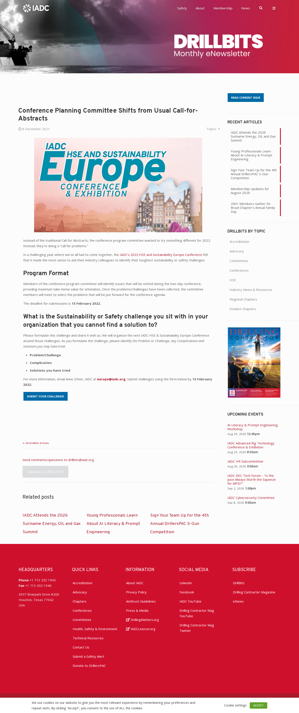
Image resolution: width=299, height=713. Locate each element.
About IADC (134, 583)
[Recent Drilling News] (254, 396)
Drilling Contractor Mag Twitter (196, 628)
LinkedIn (185, 583)
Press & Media (137, 610)
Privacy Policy (136, 592)
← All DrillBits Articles (36, 443)
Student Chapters (243, 309)
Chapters (79, 601)
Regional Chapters (243, 299)
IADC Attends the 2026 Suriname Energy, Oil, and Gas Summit (52, 524)
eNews (238, 601)
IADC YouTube (190, 601)
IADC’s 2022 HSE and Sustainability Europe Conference (161, 254)
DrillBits (238, 583)
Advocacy (237, 251)
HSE (233, 280)
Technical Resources (88, 638)
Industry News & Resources (251, 289)
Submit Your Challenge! (45, 396)
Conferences (239, 270)
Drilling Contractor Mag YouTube (196, 613)
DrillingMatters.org (144, 619)
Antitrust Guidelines (141, 601)
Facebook (186, 592)
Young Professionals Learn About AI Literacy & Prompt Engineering (113, 524)
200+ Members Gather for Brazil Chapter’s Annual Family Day (253, 207)
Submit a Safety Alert (88, 656)
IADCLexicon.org (142, 629)
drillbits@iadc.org (81, 460)
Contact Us (81, 647)
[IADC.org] (36, 8)
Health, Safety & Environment (95, 629)
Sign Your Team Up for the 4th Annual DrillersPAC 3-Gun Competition (179, 524)
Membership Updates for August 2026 (250, 191)
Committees (239, 261)
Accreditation (239, 241)
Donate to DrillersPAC (89, 665)
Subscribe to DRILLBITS (45, 472)
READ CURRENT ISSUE (245, 98)
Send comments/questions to (45, 460)
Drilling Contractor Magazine (254, 592)
